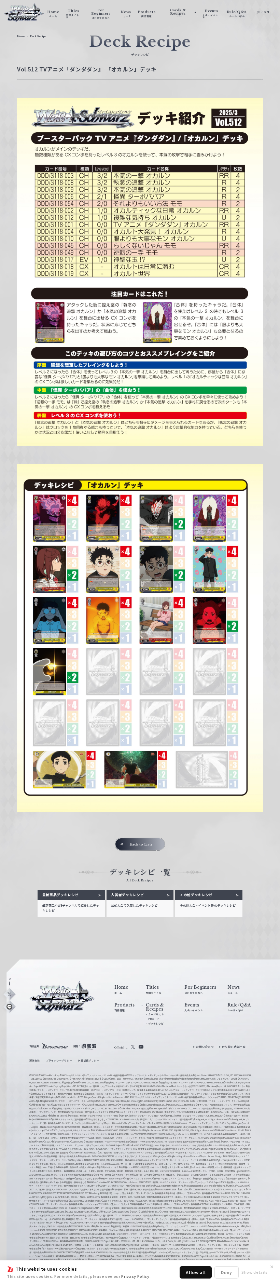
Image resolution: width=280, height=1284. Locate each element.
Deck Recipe (38, 36)
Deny (226, 1272)
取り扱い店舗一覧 (234, 1047)
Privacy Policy (135, 1276)
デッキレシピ (156, 1023)
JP (258, 12)
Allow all (196, 1272)
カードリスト (156, 1014)
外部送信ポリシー (88, 1060)
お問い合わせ (205, 1047)
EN (266, 12)
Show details (254, 1272)
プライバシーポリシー (59, 1060)
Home (21, 36)
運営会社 (34, 1060)
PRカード (154, 1019)
